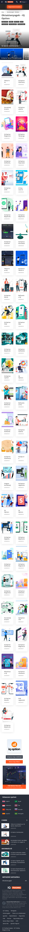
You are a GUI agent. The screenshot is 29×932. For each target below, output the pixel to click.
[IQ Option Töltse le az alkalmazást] (22, 258)
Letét (22, 21)
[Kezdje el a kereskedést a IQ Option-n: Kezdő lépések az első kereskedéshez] (22, 446)
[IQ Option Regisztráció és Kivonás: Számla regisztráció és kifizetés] (7, 124)
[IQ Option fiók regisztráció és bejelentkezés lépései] (22, 312)
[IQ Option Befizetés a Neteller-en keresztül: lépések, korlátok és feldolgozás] (7, 392)
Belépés (11, 21)
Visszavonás (5, 24)
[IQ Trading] (14, 887)
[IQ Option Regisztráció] (7, 580)
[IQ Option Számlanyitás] (22, 70)
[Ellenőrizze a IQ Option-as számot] (7, 661)
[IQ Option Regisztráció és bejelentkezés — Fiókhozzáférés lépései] (22, 634)
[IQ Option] (14, 752)
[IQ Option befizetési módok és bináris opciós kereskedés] (22, 339)
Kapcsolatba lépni (18, 918)
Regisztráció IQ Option (14, 6)
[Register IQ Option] (14, 775)
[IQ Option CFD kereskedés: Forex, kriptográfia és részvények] (22, 607)
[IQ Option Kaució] (7, 688)
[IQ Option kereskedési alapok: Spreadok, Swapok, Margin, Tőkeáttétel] (22, 231)
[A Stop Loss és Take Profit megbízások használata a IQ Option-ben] (22, 177)
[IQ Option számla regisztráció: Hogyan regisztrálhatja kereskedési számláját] (22, 97)
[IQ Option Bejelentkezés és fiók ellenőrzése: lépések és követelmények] (7, 204)
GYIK (17, 921)
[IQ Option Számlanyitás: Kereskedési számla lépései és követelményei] (7, 634)
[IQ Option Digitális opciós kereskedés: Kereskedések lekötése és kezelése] (7, 527)
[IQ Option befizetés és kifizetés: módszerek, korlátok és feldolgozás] (22, 580)
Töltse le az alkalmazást (18, 913)
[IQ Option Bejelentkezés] (22, 204)
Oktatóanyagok (21, 24)
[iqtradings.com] (8, 2)
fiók (4, 918)
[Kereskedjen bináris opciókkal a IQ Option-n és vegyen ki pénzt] (7, 97)
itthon (3, 12)
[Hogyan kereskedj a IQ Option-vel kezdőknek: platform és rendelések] (7, 473)
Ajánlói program (15, 923)
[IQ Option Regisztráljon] (22, 553)
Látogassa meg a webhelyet (14, 757)
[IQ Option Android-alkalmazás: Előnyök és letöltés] (7, 231)
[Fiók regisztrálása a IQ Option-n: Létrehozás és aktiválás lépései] (22, 688)
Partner (9, 918)
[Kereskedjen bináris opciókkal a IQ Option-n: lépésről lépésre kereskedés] (7, 607)
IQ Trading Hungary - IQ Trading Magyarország (11, 929)
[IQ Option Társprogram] (22, 124)
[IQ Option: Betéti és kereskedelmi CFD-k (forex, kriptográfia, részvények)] (22, 500)
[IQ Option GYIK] (7, 177)
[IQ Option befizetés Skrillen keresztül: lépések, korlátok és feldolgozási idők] (7, 553)
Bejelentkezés (13, 916)
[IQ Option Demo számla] (7, 285)
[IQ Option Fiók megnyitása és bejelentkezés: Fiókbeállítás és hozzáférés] (7, 312)
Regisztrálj (22, 916)
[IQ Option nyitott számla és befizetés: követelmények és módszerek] (7, 365)
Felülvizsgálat (6, 913)
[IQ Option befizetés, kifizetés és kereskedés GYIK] (7, 150)
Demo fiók (5, 923)
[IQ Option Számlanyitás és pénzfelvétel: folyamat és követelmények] (7, 446)
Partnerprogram (12, 24)
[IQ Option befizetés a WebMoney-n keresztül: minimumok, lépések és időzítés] (7, 419)
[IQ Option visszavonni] (22, 661)
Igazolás (5, 916)
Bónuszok (17, 21)
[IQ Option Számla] (22, 419)
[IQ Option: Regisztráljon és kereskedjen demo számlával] (7, 500)
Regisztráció (4, 21)
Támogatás (13, 910)
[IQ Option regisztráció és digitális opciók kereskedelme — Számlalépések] (22, 473)
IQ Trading (6, 910)
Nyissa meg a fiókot (14, 761)
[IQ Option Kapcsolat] (22, 150)
